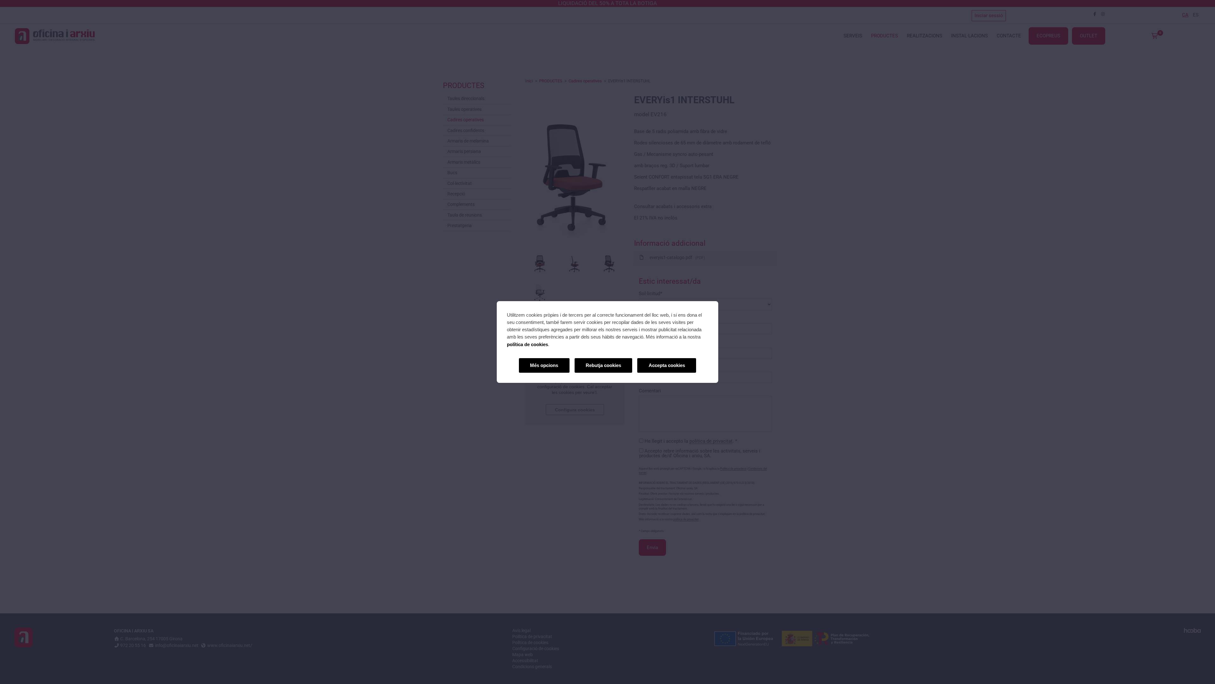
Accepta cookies (667, 365)
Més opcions (544, 365)
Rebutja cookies (603, 365)
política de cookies (527, 344)
